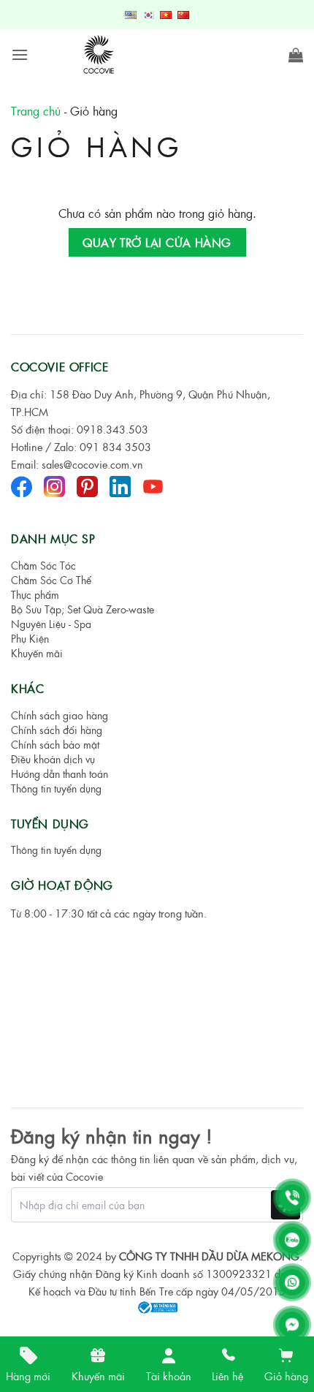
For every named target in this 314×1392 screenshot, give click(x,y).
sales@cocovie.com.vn (92, 464)
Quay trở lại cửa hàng (157, 242)
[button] (19, 54)
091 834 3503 (115, 446)
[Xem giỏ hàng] (295, 55)
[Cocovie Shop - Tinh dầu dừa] (99, 54)
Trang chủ (36, 110)
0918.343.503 (112, 429)
